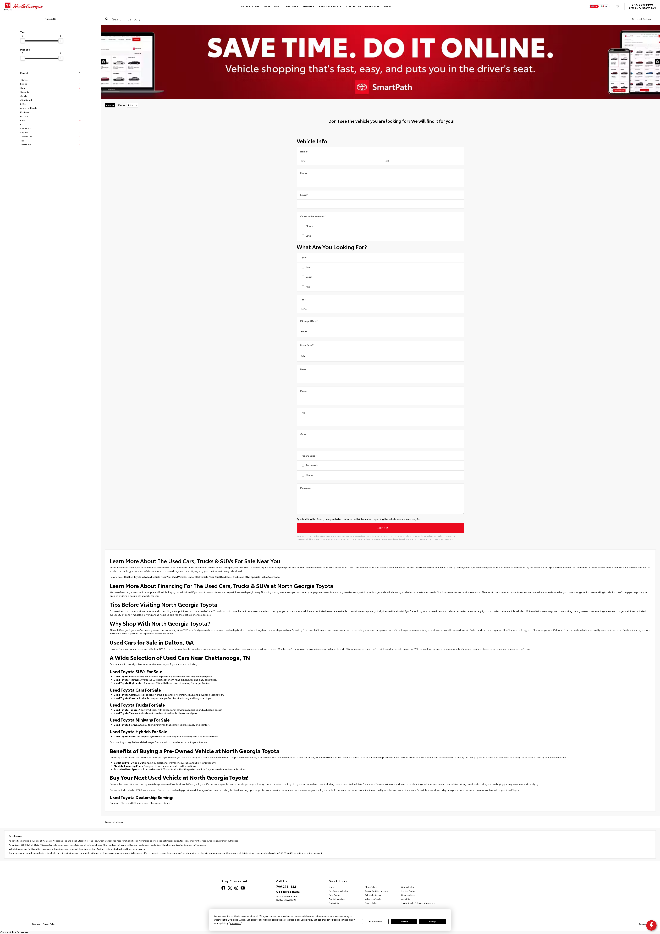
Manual (310, 475)
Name (304, 151)
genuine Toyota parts (321, 790)
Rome (167, 802)
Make (303, 369)
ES (606, 6)
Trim (302, 412)
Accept (432, 921)
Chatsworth (156, 802)
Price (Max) (307, 345)
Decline (404, 921)
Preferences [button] (235, 923)
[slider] (22, 40)
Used (309, 277)
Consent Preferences (14, 932)
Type (303, 257)
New (308, 267)
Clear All (110, 105)
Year (303, 299)
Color (303, 434)
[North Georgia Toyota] (23, 6)
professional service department (276, 790)
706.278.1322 (642, 4)
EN (596, 6)
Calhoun (114, 802)
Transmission (308, 455)
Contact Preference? (313, 216)
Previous (103, 61)
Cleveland (126, 802)
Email (304, 195)
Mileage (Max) (309, 321)
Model (304, 391)
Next (657, 61)
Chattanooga (140, 802)
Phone (303, 173)
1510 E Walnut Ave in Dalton (150, 790)
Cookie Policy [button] (307, 920)
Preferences (375, 921)
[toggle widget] (651, 925)
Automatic (312, 465)
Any (308, 286)
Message (305, 488)
